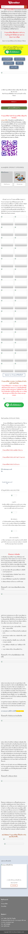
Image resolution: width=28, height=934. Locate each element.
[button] (2, 2)
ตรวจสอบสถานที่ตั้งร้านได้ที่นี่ (12, 711)
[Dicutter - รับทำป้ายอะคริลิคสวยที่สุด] (14, 2)
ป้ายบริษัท (3, 906)
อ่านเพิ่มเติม (14, 885)
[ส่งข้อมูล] (25, 6)
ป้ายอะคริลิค (4, 903)
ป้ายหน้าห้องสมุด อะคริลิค (7, 483)
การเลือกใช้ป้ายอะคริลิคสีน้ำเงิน (14, 880)
